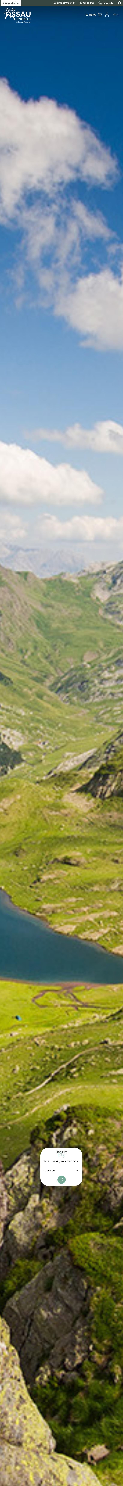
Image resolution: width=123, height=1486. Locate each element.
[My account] (107, 14)
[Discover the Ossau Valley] (61, 743)
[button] (100, 15)
